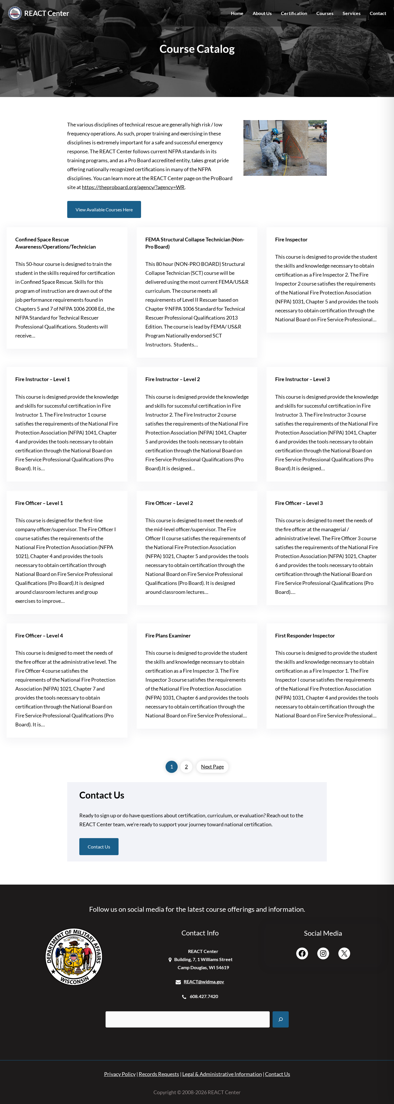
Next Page (212, 767)
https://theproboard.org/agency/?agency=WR (133, 187)
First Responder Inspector (305, 636)
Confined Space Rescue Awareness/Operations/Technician (55, 243)
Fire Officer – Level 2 (169, 503)
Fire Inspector (291, 239)
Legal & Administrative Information (222, 1074)
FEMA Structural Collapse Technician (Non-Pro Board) (194, 243)
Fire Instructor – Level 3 (302, 379)
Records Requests (159, 1074)
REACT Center (46, 13)
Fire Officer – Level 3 (299, 503)
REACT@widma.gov (204, 981)
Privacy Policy (120, 1074)
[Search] (281, 1019)
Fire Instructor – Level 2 (172, 379)
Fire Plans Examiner (168, 636)
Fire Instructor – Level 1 (42, 379)
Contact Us (99, 846)
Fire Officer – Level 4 (39, 636)
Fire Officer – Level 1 (39, 503)
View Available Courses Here (104, 209)
